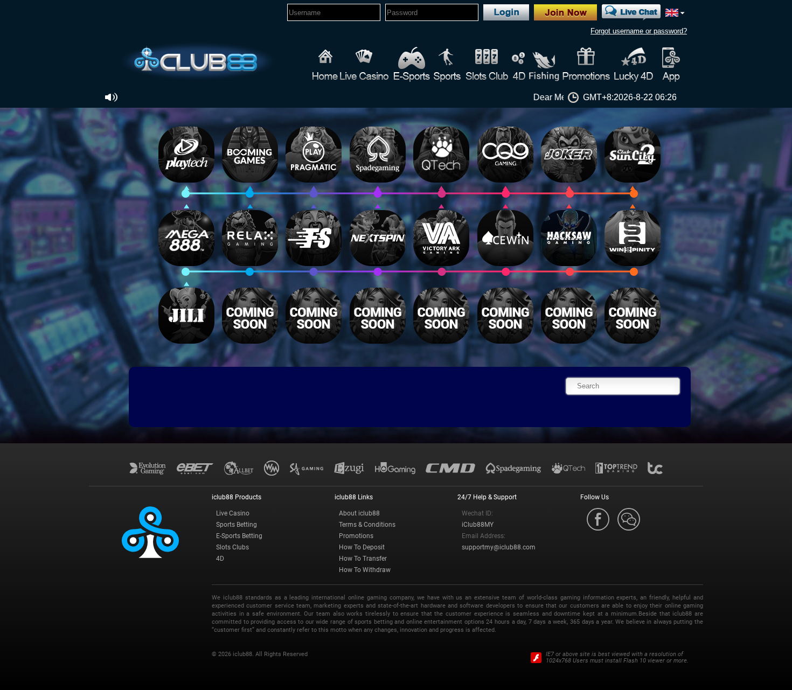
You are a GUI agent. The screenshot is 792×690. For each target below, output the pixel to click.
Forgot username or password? (638, 31)
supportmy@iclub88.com (499, 547)
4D (220, 558)
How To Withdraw (365, 570)
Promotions (356, 536)
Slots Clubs (232, 547)
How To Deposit (362, 547)
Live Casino (232, 513)
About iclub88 (359, 513)
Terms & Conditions (367, 524)
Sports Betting (236, 524)
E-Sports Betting (239, 536)
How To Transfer (363, 558)
